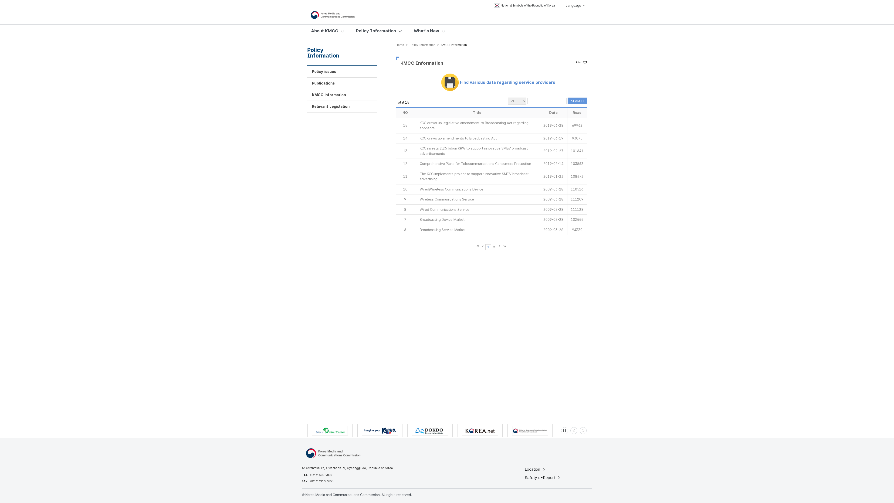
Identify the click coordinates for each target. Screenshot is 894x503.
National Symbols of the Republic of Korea (528, 5)
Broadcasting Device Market (442, 220)
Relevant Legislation (331, 106)
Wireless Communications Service (447, 199)
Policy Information (376, 31)
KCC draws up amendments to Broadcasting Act (458, 138)
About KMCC (324, 31)
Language (574, 5)
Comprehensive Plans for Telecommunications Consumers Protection (475, 164)
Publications (323, 83)
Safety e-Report (541, 477)
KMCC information (329, 95)
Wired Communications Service (444, 209)
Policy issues (324, 71)
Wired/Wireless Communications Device (451, 189)
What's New (426, 31)
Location (533, 469)
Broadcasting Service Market (443, 230)
